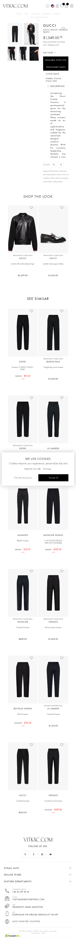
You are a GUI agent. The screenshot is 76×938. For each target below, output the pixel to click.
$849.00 (23, 639)
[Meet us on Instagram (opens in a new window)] (42, 854)
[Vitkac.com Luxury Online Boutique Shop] (15, 5)
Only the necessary (23, 478)
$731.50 (22, 724)
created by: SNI (38, 933)
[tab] (56, 86)
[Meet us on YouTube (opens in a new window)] (50, 854)
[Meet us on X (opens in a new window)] (25, 854)
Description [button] (57, 86)
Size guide (48, 53)
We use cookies (38, 459)
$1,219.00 (53, 725)
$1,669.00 (53, 378)
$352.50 (53, 550)
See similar (38, 298)
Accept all (53, 478)
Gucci (49, 25)
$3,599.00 (23, 275)
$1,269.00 (53, 275)
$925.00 (23, 812)
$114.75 (23, 550)
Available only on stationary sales (55, 64)
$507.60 (53, 811)
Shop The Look (38, 196)
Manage (47, 469)
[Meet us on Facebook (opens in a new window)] (33, 854)
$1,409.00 (53, 639)
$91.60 (22, 377)
